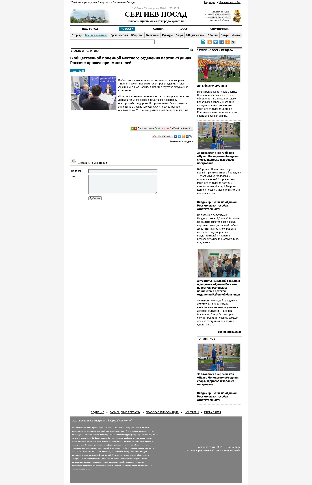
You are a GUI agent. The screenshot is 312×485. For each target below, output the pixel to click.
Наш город (90, 28)
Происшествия (119, 35)
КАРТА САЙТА (212, 412)
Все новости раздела (181, 141)
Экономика (152, 35)
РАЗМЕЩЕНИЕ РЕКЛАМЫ (125, 412)
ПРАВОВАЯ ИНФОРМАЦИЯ (162, 412)
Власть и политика (96, 35)
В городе (77, 35)
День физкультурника (212, 85)
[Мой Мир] (187, 136)
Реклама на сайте (229, 2)
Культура (167, 35)
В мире (225, 35)
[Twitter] (179, 136)
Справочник (219, 28)
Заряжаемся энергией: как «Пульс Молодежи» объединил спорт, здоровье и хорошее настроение (218, 158)
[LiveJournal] (191, 136)
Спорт (179, 35)
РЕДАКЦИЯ (97, 412)
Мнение (235, 35)
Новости (126, 28)
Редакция (209, 2)
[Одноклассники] (183, 136)
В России (212, 35)
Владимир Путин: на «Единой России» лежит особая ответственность (217, 205)
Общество (137, 35)
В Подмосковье (195, 35)
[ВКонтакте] (176, 136)
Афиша (158, 28)
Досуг (185, 28)
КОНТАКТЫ (192, 412)
